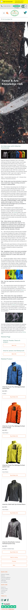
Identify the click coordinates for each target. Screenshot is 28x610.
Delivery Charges (5, 574)
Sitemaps (3, 591)
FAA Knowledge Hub (7, 19)
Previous (14, 561)
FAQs (2, 593)
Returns (3, 576)
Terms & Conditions (5, 577)
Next (14, 565)
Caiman (15, 212)
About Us (3, 587)
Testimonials (4, 590)
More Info (14, 345)
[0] (25, 13)
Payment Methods (5, 579)
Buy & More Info (14, 396)
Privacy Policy (4, 588)
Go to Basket (4, 582)
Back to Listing (14, 557)
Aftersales (3, 580)
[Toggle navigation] (4, 13)
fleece (22, 290)
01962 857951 (7, 6)
